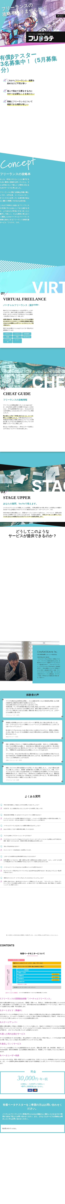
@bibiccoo (40, 938)
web (45, 938)
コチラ (31, 1196)
